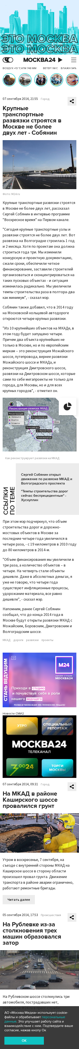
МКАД (7, 640)
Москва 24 (39, 60)
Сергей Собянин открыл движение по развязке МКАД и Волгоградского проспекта (46, 479)
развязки (32, 640)
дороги (18, 640)
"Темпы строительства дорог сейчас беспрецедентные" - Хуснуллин (44, 495)
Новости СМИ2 (13, 713)
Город (45, 99)
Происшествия (51, 915)
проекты (47, 640)
